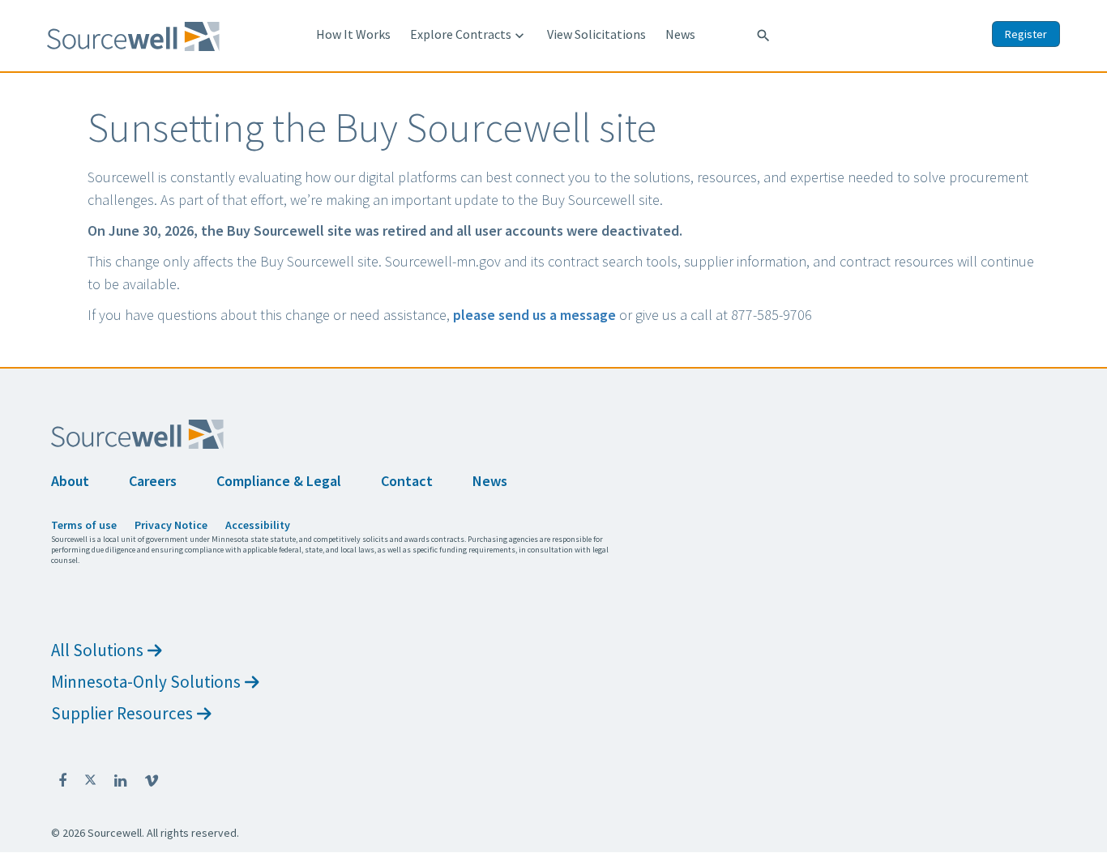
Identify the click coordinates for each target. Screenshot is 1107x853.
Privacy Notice (171, 525)
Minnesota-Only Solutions (146, 682)
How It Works (353, 34)
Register (1026, 34)
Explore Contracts (469, 35)
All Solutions (97, 650)
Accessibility (257, 525)
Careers (153, 480)
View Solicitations (596, 34)
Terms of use (84, 525)
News (680, 34)
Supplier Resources (122, 713)
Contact (407, 480)
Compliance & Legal (278, 480)
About (70, 480)
